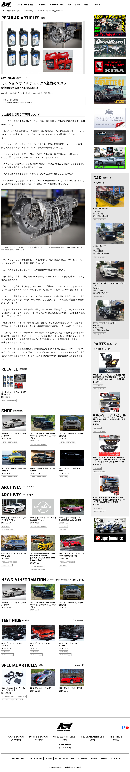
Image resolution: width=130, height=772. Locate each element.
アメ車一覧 (99, 182)
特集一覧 (80, 665)
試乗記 (77, 4)
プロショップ (97, 4)
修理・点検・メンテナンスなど (22, 11)
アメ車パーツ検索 (57, 4)
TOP (2, 11)
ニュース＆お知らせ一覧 (74, 579)
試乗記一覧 (79, 620)
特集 (69, 4)
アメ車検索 (41, 4)
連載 (86, 4)
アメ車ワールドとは (25, 4)
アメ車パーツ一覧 (102, 349)
